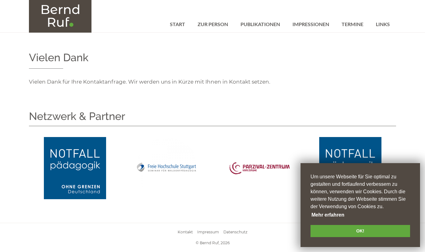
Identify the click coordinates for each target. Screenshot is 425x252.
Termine (352, 24)
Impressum (208, 232)
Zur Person (213, 24)
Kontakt (185, 232)
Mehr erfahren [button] (327, 215)
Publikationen (260, 24)
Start (177, 24)
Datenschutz (235, 232)
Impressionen (310, 24)
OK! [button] (360, 230)
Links (383, 24)
